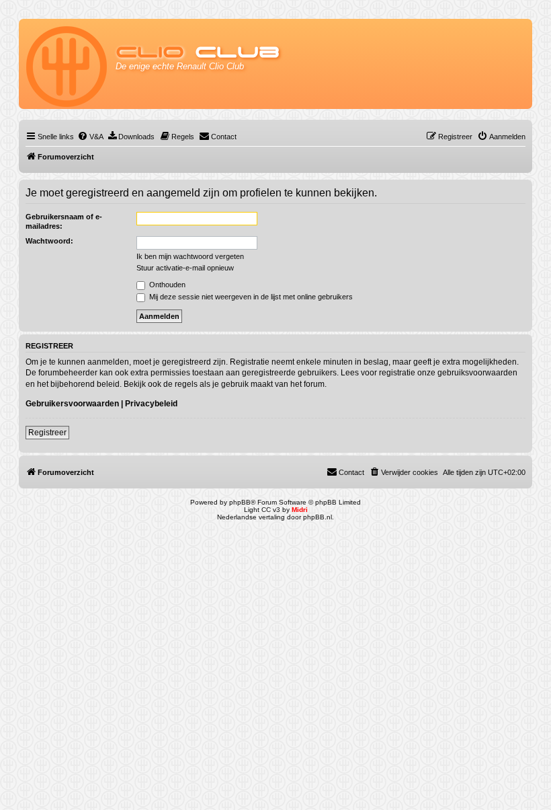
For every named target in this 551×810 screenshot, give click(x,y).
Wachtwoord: (49, 241)
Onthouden (166, 285)
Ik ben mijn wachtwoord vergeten (190, 256)
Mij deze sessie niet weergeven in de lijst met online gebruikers (250, 297)
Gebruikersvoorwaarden (72, 403)
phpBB (240, 502)
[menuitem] (90, 136)
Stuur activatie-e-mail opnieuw (185, 268)
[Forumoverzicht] (67, 64)
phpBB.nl (317, 517)
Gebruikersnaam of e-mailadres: (64, 221)
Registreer (47, 432)
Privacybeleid (151, 403)
